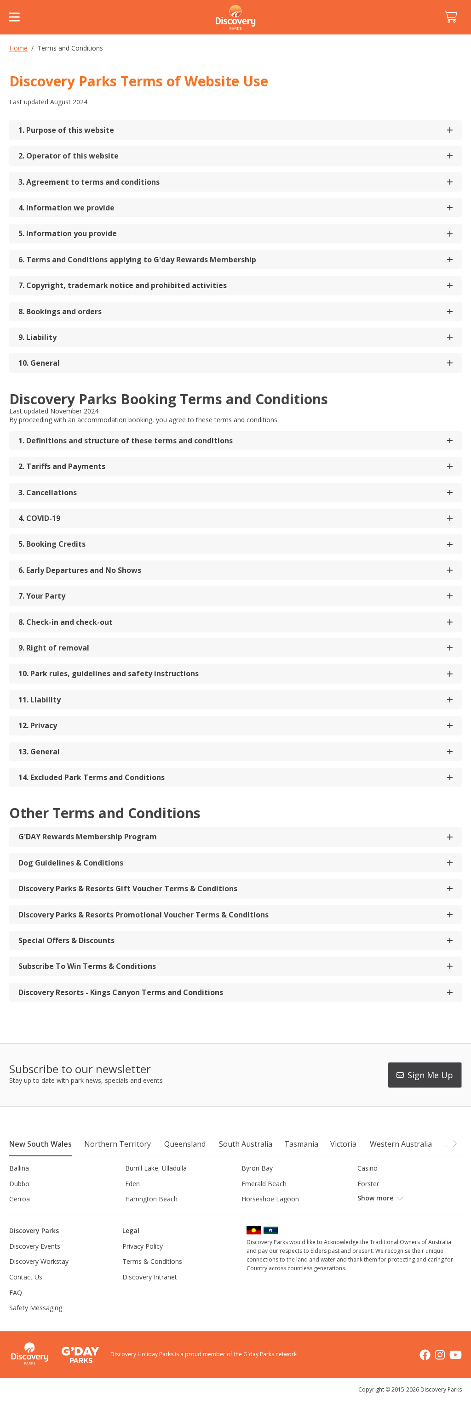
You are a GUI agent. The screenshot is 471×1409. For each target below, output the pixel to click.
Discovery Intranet (149, 1277)
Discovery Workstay (39, 1261)
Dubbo (19, 1183)
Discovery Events (34, 1246)
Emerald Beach (264, 1183)
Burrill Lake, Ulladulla (156, 1168)
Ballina (19, 1168)
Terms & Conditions (152, 1261)
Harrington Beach (151, 1198)
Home (18, 48)
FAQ (15, 1292)
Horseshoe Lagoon (270, 1198)
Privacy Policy (142, 1246)
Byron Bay (257, 1168)
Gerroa (19, 1198)
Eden (132, 1183)
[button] (454, 1143)
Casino (367, 1168)
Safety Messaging (35, 1307)
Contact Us (25, 1277)
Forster (368, 1183)
